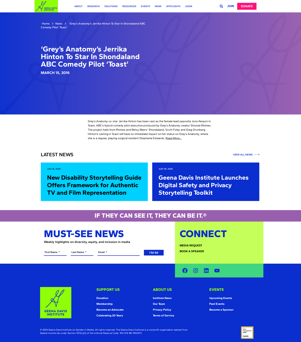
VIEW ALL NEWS (243, 154)
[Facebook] (185, 270)
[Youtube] (217, 270)
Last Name (78, 252)
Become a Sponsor (221, 309)
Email (101, 252)
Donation (102, 298)
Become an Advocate (110, 309)
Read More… (174, 138)
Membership (104, 304)
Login (188, 6)
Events (145, 6)
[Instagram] (195, 270)
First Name (51, 252)
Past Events (216, 304)
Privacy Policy (162, 309)
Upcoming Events (220, 298)
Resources (129, 6)
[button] (221, 6)
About (78, 6)
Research (93, 6)
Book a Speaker (192, 251)
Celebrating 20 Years (109, 315)
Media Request (191, 245)
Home (46, 23)
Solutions (111, 6)
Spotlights (173, 6)
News (158, 6)
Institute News (162, 298)
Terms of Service (163, 315)
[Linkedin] (206, 270)
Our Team (159, 304)
